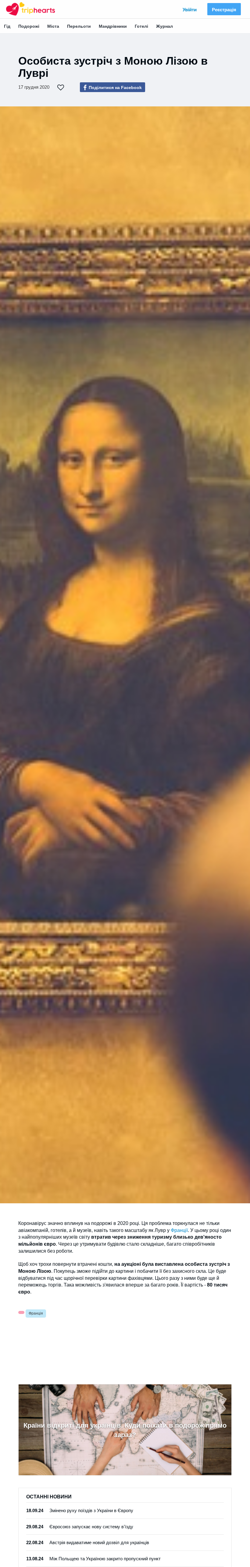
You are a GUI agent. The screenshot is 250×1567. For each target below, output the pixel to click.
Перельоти (79, 26)
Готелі (141, 26)
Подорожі (28, 26)
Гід (7, 26)
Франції (179, 1230)
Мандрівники (113, 26)
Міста (53, 26)
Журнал (164, 26)
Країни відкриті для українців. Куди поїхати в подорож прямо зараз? (125, 1430)
